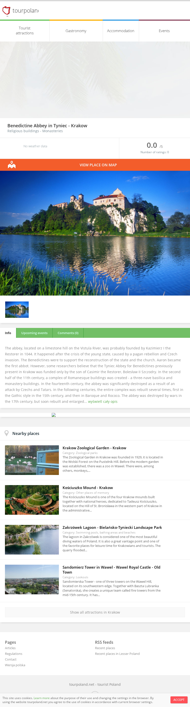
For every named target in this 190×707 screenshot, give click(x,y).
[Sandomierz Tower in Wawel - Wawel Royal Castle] (32, 579)
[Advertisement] (95, 81)
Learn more (42, 698)
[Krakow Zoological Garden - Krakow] (32, 460)
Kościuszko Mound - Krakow (88, 487)
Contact (11, 659)
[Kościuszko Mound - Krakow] (32, 500)
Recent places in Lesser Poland (117, 653)
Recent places (105, 648)
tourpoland (27, 10)
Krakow (79, 126)
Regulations (13, 653)
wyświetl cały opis (103, 401)
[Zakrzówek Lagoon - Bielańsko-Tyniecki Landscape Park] (32, 540)
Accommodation (120, 30)
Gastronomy (76, 30)
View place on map (98, 164)
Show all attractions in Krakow (95, 612)
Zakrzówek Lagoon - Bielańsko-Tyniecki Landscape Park (112, 527)
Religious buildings (23, 131)
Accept (179, 700)
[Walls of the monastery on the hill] (95, 294)
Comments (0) (68, 333)
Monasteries (52, 131)
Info (8, 333)
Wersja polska (15, 665)
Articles (10, 648)
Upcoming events (34, 333)
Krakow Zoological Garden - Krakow (94, 447)
